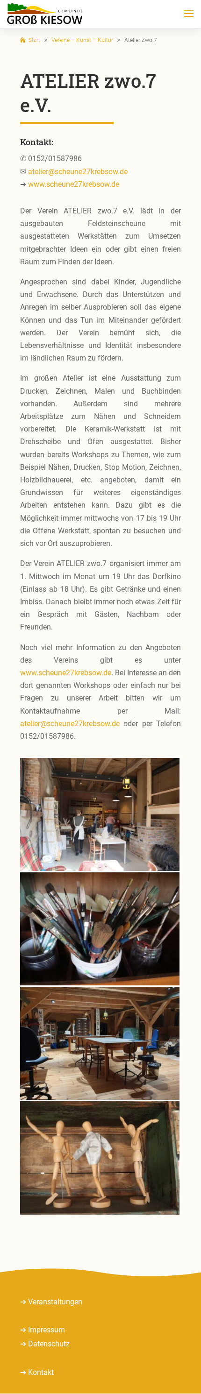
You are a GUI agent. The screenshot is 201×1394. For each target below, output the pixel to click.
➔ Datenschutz (45, 1343)
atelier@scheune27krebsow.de (78, 171)
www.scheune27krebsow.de (73, 184)
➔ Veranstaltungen (51, 1301)
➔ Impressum (42, 1329)
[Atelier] (99, 1212)
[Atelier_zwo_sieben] (99, 982)
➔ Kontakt (37, 1372)
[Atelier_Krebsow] (99, 1097)
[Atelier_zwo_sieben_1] (99, 868)
